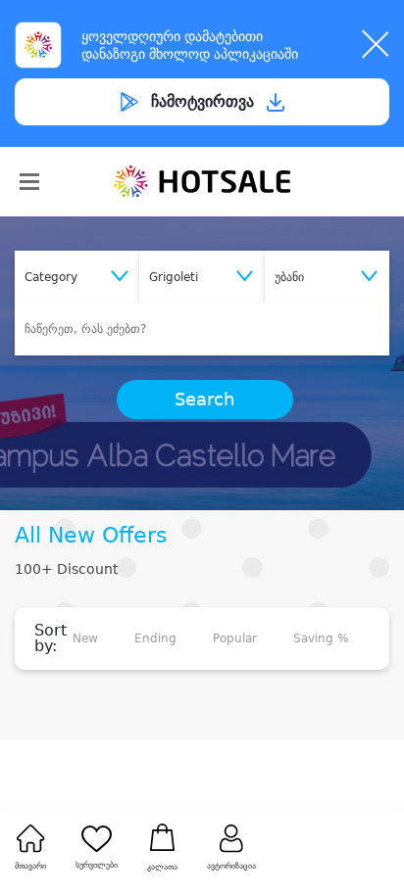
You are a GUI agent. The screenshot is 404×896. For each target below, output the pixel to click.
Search (204, 399)
